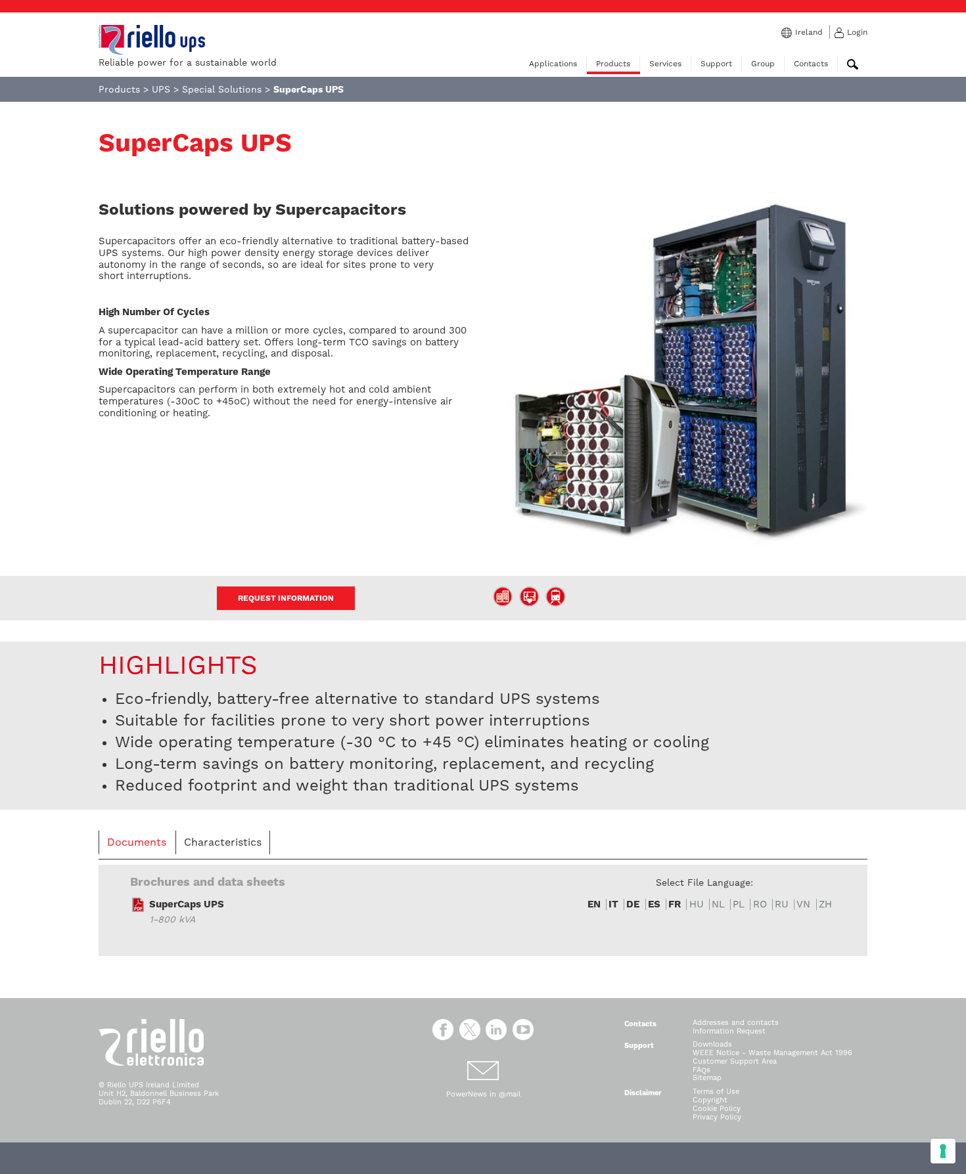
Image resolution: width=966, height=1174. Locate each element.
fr (674, 904)
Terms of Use (716, 1091)
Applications (553, 63)
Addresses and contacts (736, 1022)
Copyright (710, 1100)
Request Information (286, 598)
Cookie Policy (717, 1108)
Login (857, 32)
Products (613, 63)
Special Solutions (222, 89)
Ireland (809, 32)
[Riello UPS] (152, 39)
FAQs (701, 1070)
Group (763, 63)
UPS (161, 89)
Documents (136, 842)
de (632, 904)
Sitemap (707, 1078)
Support (716, 63)
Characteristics (223, 842)
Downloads (712, 1044)
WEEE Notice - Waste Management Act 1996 (772, 1053)
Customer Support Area (735, 1061)
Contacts (811, 63)
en (594, 904)
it (613, 904)
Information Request (729, 1031)
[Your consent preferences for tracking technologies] (943, 1151)
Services (665, 63)
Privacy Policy (717, 1117)
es (654, 904)
